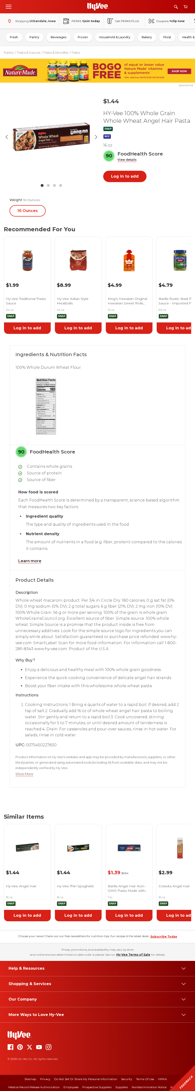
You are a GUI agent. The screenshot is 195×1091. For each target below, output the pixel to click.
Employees (70, 1087)
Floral (167, 37)
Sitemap (30, 1079)
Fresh (14, 37)
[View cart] (185, 7)
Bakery (147, 37)
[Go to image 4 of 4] (61, 185)
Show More (24, 774)
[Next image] (96, 137)
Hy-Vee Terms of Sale (133, 954)
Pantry (34, 37)
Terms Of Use (145, 1079)
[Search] (176, 7)
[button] (126, 160)
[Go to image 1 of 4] (42, 185)
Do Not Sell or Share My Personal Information (85, 1079)
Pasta (76, 52)
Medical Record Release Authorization (34, 1087)
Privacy (45, 1079)
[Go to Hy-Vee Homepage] (98, 6)
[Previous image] (7, 137)
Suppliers (121, 1087)
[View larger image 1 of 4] (51, 137)
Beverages (58, 37)
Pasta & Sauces (28, 52)
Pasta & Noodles (56, 52)
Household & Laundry (114, 37)
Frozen (83, 37)
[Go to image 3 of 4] (54, 185)
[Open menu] (8, 6)
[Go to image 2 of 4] (48, 185)
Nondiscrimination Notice (149, 1087)
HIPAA (162, 1079)
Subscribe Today (163, 936)
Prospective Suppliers (97, 1087)
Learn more (29, 561)
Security (126, 1079)
